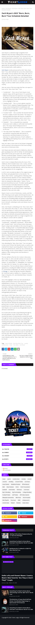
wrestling (11, 481)
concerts (5, 481)
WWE (19, 500)
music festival (6, 484)
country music (5, 345)
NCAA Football (26, 497)
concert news (6, 503)
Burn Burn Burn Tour (18, 343)
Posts (6, 468)
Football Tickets (6, 495)
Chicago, (5, 271)
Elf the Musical (25, 484)
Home (3, 8)
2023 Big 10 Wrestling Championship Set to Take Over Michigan (21, 534)
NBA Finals (18, 497)
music (10, 345)
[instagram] (9, 520)
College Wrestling (27, 492)
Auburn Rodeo (8, 343)
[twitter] (25, 512)
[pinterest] (25, 516)
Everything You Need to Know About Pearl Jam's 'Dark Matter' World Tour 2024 (21, 542)
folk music (19, 489)
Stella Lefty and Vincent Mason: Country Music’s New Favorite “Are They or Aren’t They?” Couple (17, 577)
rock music (26, 489)
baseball (5, 489)
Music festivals (10, 487)
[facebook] (9, 512)
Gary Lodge (5, 19)
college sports (25, 500)
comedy (16, 452)
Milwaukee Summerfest (8, 497)
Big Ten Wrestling (16, 492)
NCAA (17, 487)
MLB (4, 487)
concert (16, 456)
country (26, 343)
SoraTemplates (12, 621)
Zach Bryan (8, 8)
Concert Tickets (19, 481)
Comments (7, 470)
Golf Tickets (15, 495)
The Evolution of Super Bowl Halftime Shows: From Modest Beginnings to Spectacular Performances (20, 601)
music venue (26, 503)
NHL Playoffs (6, 500)
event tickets (12, 489)
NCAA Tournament (25, 487)
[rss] (9, 516)
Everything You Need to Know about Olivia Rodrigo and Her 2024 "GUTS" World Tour (21, 592)
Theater (16, 449)
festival (12, 503)
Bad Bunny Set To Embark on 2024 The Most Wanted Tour (20, 549)
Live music (27, 481)
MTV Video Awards (24, 495)
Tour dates (16, 345)
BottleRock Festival (15, 484)
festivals (18, 503)
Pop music (13, 500)
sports (16, 459)
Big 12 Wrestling (6, 492)
